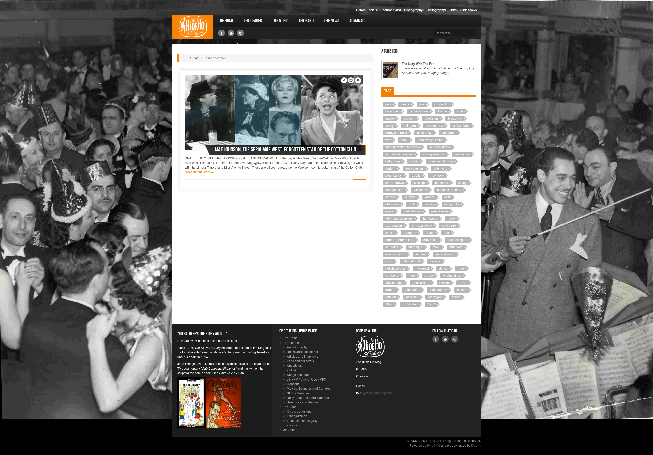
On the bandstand (299, 411)
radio (451, 218)
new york (437, 175)
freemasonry (438, 289)
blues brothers (440, 147)
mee (461, 268)
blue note (455, 247)
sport (388, 261)
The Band (306, 21)
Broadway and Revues (303, 402)
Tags (387, 91)
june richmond (395, 254)
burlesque (415, 247)
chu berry (391, 275)
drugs (405, 104)
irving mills (451, 204)
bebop (389, 289)
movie (389, 118)
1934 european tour (399, 218)
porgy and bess (396, 132)
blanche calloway (441, 161)
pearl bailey (393, 175)
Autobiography (297, 347)
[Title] (390, 70)
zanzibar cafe (418, 111)
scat (447, 197)
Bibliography (435, 10)
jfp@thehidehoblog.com (376, 392)
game (389, 211)
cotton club (441, 104)
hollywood (430, 218)
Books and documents (302, 351)
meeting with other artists (402, 147)
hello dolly (424, 132)
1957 (431, 304)
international (411, 261)
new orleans (394, 282)
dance (443, 268)
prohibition (410, 304)
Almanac (357, 21)
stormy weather (433, 154)
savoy (462, 182)
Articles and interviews (302, 356)
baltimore (441, 182)
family (389, 125)
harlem (390, 168)
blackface (392, 204)
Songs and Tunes (299, 374)
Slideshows (468, 10)
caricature (449, 225)
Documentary (390, 10)
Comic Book (365, 10)
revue (430, 232)
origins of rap (452, 275)
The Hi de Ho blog (192, 27)
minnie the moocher (399, 154)
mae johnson (394, 189)
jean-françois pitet (430, 139)
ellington (410, 125)
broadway (455, 118)
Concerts (293, 384)
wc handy (420, 189)
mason (462, 289)
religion (390, 297)
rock (412, 204)
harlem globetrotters (399, 239)
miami (456, 297)
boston (444, 282)
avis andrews (394, 182)
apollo (416, 175)
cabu (404, 139)
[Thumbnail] (274, 112)
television (431, 118)
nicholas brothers (449, 189)
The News (331, 21)
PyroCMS (433, 445)
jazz (388, 104)
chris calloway (422, 225)
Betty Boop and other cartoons (308, 397)
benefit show (412, 211)
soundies (391, 247)
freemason (412, 289)
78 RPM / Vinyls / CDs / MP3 (306, 379)
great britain (439, 211)
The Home (226, 21)
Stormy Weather (298, 393)
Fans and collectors (300, 361)
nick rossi (422, 268)
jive (421, 104)
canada (435, 261)
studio (414, 161)
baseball (412, 297)
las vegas (435, 297)
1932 (462, 282)
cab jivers (440, 168)
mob (412, 275)
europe (410, 197)
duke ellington (457, 239)
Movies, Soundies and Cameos (308, 388)
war (388, 139)
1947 (389, 304)
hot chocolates (395, 268)
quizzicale (430, 239)
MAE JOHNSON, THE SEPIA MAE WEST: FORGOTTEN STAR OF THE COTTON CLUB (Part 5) (287, 149)
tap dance (448, 132)
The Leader (253, 21)
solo (460, 111)
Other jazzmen (297, 416)
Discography (413, 10)
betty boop (392, 161)
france (442, 111)
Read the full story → (199, 172)
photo (429, 275)
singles (420, 254)
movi (436, 247)
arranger (410, 232)
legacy (429, 204)
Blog (195, 58)
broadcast (392, 111)
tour (446, 232)
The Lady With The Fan (418, 63)
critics (389, 232)
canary (390, 197)
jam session (421, 282)
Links (453, 10)
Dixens (476, 445)
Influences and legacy (302, 420)
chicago (419, 182)
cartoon (409, 118)
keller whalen (445, 254)
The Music (280, 21)
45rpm (429, 197)
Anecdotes (294, 365)
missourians (434, 125)
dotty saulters (414, 168)
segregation (393, 225)
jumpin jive (462, 154)
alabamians (461, 125)
